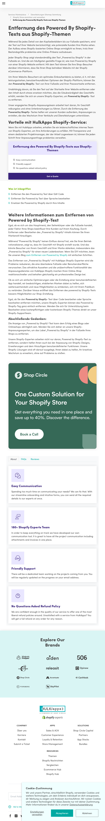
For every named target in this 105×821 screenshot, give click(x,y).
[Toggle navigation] (3, 3)
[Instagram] (16, 816)
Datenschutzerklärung (81, 804)
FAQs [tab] (23, 459)
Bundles (83, 743)
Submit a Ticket (22, 743)
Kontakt (22, 739)
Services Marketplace (17, 14)
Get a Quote (52, 176)
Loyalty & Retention (52, 739)
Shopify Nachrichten (52, 760)
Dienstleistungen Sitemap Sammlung (46, 14)
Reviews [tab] (35, 459)
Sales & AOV (52, 730)
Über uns (22, 730)
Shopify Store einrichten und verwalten (29, 17)
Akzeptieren (62, 813)
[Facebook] (10, 816)
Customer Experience (52, 735)
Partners (83, 735)
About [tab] (13, 459)
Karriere (22, 735)
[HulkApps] (77, 2)
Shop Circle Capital (83, 730)
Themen (52, 756)
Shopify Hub (52, 773)
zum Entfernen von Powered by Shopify (46, 255)
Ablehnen (87, 813)
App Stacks (83, 739)
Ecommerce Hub (52, 769)
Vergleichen (52, 765)
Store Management (52, 743)
